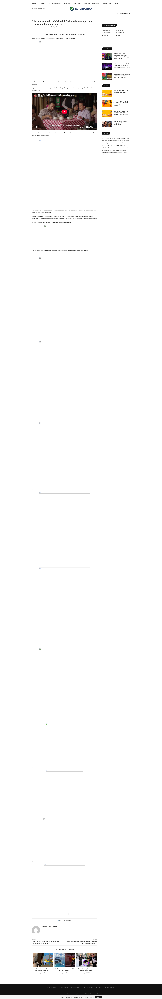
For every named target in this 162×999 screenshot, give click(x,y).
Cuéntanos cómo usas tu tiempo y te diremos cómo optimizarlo (121, 123)
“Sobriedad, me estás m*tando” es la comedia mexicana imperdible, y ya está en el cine (121, 56)
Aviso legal (75, 994)
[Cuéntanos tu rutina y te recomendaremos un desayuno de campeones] (107, 93)
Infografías (107, 3)
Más (116, 3)
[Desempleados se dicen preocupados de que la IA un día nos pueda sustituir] (43, 960)
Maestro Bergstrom (43, 27)
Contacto (95, 994)
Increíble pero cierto (91, 3)
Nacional (42, 3)
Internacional (54, 3)
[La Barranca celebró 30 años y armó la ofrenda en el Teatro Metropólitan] (107, 76)
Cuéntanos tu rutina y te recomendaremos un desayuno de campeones (120, 92)
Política (77, 3)
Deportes (67, 3)
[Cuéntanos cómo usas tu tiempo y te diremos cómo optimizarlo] (107, 124)
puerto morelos (63, 913)
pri (55, 913)
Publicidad (66, 994)
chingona (49, 913)
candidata (35, 913)
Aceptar (98, 997)
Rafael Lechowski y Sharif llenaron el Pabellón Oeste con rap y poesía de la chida (121, 65)
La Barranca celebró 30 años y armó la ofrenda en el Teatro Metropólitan (121, 75)
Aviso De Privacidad (85, 994)
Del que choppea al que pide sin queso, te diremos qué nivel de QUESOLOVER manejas (121, 103)
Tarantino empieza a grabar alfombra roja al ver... (86, 969)
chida (42, 913)
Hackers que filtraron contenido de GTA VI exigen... (64, 969)
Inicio (34, 3)
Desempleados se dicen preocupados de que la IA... (42, 969)
